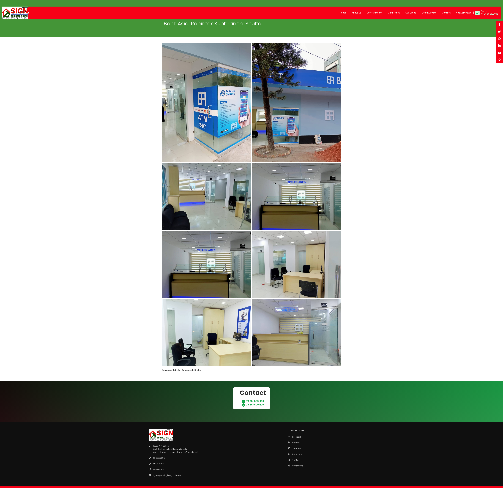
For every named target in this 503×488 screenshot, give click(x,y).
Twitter (295, 460)
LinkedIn (296, 442)
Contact (446, 12)
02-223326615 (159, 458)
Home (343, 12)
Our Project (394, 12)
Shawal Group (463, 12)
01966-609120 (159, 469)
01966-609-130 (255, 401)
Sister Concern (374, 12)
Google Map (297, 465)
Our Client (410, 12)
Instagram (297, 454)
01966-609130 (159, 463)
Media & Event (429, 12)
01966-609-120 (255, 404)
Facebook (296, 437)
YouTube (296, 448)
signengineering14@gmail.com (167, 475)
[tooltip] (499, 24)
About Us (356, 12)
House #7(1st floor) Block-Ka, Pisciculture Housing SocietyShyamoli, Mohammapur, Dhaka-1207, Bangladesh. (176, 449)
